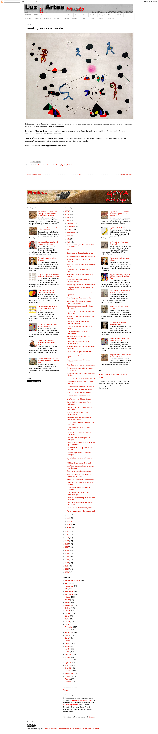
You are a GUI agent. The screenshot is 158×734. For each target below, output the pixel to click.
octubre (70, 229)
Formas (67, 630)
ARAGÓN (28, 15)
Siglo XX (102, 18)
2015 (67, 553)
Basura (67, 600)
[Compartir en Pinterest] (39, 162)
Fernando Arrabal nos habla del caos (79, 396)
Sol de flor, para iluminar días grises (79, 508)
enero (69, 527)
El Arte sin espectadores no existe (79, 471)
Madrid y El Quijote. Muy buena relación (81, 256)
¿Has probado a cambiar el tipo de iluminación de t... (79, 342)
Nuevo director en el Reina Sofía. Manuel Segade (78, 493)
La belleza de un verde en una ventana (80, 386)
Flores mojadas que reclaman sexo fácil (81, 511)
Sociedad (38, 18)
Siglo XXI (111, 18)
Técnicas (57, 18)
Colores (67, 611)
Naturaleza (28, 18)
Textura (67, 679)
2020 (67, 538)
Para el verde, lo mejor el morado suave (81, 365)
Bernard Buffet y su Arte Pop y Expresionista (77, 413)
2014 (67, 556)
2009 (67, 572)
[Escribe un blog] (33, 162)
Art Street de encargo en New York (79, 463)
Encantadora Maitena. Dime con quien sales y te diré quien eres (48, 308)
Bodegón (68, 602)
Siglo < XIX (69, 660)
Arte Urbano (68, 15)
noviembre (71, 226)
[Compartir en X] (35, 162)
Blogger (91, 717)
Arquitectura (51, 15)
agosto (69, 236)
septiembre (71, 233)
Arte (39, 165)
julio (68, 239)
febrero (70, 524)
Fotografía (102, 15)
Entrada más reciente (33, 174)
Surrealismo (47, 18)
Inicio (81, 174)
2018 (67, 544)
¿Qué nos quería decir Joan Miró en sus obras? (47, 325)
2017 (67, 547)
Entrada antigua (126, 174)
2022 (67, 531)
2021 (67, 534)
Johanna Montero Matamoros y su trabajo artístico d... (79, 280)
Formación (66, 18)
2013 (67, 559)
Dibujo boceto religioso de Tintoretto (79, 352)
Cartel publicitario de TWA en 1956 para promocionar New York (120, 276)
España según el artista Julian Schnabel (81, 284)
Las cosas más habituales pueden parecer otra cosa (79, 302)
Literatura (111, 15)
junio (69, 242)
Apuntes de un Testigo (72, 580)
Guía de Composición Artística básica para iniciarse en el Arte (48, 275)
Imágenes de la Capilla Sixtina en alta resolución (48, 229)
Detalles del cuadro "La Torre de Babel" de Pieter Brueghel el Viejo (48, 360)
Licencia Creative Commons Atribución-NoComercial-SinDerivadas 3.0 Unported (72, 729)
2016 (67, 550)
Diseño (67, 621)
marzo (69, 521)
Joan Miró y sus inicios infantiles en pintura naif (46, 291)
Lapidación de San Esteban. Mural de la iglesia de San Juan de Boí (119, 214)
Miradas (119, 15)
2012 (67, 563)
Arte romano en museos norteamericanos (118, 323)
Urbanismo (68, 682)
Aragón (67, 583)
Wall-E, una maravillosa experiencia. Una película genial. (46, 342)
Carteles (68, 608)
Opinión (63, 165)
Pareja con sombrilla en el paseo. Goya (80, 479)
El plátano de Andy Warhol (119, 228)
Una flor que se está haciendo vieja (79, 399)
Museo (127, 15)
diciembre (70, 223)
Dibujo (85, 15)
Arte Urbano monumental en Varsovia (80, 250)
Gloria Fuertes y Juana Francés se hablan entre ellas (79, 418)
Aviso (43, 15)
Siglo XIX (93, 18)
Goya (67, 638)
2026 (67, 211)
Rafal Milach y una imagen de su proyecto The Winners (120, 291)
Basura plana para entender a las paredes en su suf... (78, 337)
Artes (60, 15)
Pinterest (66, 690)
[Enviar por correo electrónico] (31, 162)
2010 (67, 569)
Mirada (58, 165)
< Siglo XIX (83, 18)
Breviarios (68, 605)
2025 (67, 214)
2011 (67, 566)
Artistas (74, 18)
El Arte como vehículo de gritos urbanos (81, 378)
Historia (67, 641)
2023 (67, 220)
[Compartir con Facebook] (37, 162)
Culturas (77, 15)
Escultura (93, 15)
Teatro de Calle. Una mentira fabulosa (80, 389)
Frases (67, 635)
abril (69, 518)
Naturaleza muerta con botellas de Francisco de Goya (79, 475)
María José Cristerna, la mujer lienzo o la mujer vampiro (48, 243)
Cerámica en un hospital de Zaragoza (80, 253)
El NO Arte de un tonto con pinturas (79, 393)
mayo (69, 515)
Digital (67, 619)
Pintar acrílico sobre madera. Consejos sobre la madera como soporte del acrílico (48, 214)
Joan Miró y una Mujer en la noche (79, 298)
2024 (67, 217)
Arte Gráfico (69, 591)
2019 (67, 541)
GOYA (36, 15)
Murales (67, 649)
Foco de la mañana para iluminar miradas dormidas (78, 322)
